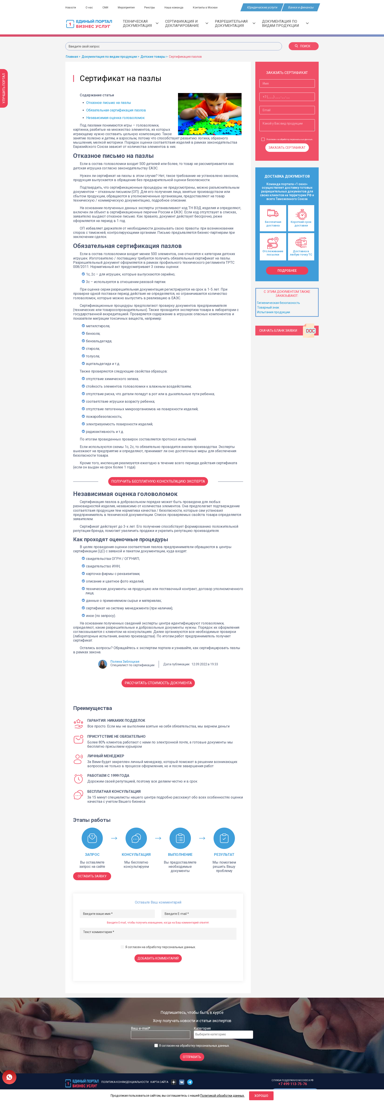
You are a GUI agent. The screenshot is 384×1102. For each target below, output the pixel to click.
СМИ (105, 7)
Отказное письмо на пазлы (108, 103)
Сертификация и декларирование (182, 23)
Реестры (149, 7)
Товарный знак (268, 307)
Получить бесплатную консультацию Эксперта (158, 481)
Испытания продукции (273, 312)
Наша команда (173, 7)
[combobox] (223, 1035)
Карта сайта (159, 1082)
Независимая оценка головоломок (115, 118)
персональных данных (178, 947)
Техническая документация (137, 23)
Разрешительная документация (231, 23)
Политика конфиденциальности (125, 1082)
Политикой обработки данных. (222, 1095)
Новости (70, 7)
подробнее (287, 270)
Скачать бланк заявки (278, 330)
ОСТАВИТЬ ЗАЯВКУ (92, 876)
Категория (202, 1028)
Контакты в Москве (205, 7)
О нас (89, 7)
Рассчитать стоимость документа (158, 683)
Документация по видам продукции (280, 23)
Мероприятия (126, 7)
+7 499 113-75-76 (292, 1084)
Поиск (305, 46)
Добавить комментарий (158, 958)
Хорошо (261, 1096)
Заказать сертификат (287, 147)
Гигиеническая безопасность (278, 303)
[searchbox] (213, 1034)
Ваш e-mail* (140, 1028)
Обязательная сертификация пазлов (116, 110)
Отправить (192, 1057)
